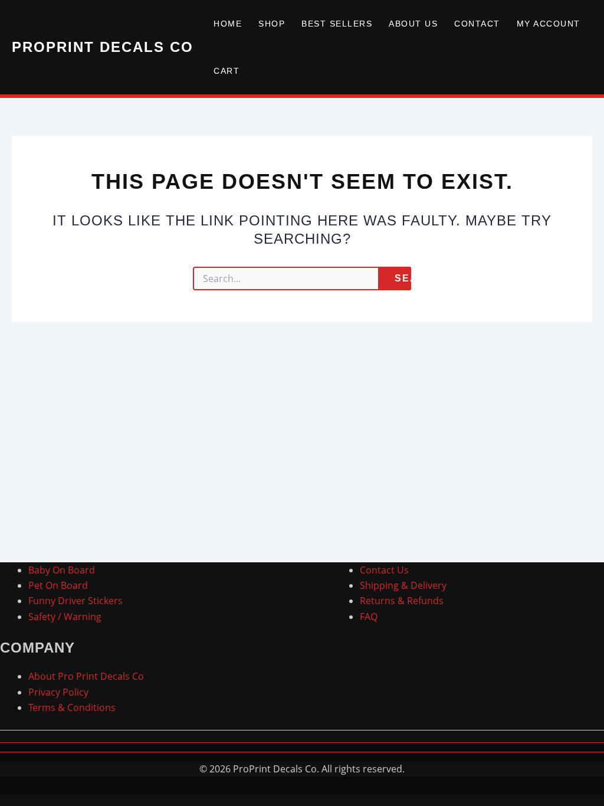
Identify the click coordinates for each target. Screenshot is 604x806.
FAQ (369, 616)
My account (548, 23)
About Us (413, 23)
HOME (228, 23)
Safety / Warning (64, 616)
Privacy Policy (58, 692)
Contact (477, 23)
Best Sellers (336, 23)
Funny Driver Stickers (75, 600)
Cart (226, 71)
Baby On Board (61, 569)
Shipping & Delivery (403, 585)
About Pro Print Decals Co (86, 676)
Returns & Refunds (402, 600)
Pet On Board (58, 585)
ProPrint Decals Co (102, 47)
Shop (271, 23)
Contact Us (384, 569)
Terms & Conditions (72, 707)
